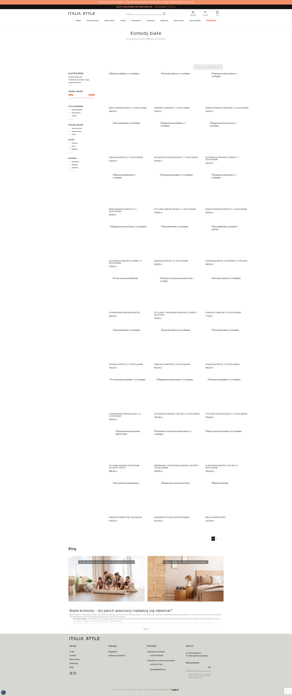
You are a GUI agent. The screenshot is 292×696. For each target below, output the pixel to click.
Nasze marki (179, 20)
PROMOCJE (211, 20)
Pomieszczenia (93, 20)
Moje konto (193, 15)
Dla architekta (195, 20)
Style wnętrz (109, 20)
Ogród (122, 20)
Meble (78, 20)
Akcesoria (151, 20)
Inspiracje (164, 20)
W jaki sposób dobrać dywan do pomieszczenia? (102, 560)
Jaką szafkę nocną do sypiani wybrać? (178, 560)
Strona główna (131, 39)
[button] (220, 578)
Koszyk (217, 15)
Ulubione (205, 15)
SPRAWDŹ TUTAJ (165, 6)
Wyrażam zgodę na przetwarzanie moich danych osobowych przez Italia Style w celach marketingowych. (200, 676)
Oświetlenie (136, 20)
